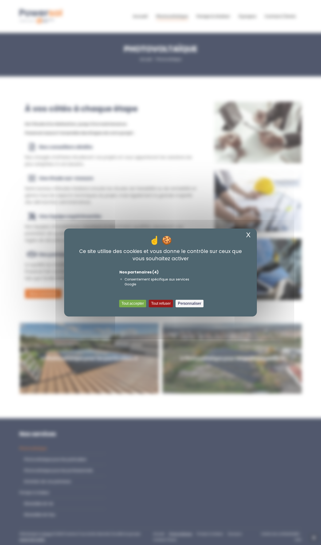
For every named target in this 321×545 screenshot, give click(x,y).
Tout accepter (132, 303)
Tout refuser (161, 303)
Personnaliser (189, 303)
